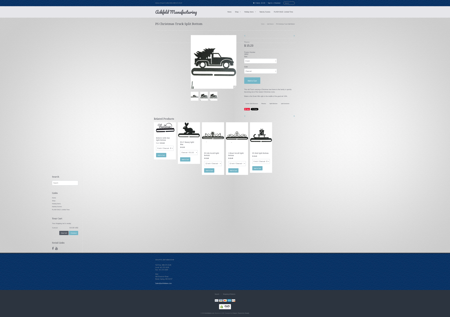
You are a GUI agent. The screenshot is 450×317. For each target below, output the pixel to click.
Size (245, 56)
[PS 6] (189, 130)
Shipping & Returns (229, 294)
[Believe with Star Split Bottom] (165, 127)
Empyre (235, 313)
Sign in (270, 3)
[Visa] (221, 301)
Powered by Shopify (243, 313)
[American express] (229, 301)
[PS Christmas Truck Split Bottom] (194, 96)
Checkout (277, 3)
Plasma (246, 42)
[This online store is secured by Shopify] (225, 306)
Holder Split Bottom (252, 103)
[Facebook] (53, 249)
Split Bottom (270, 24)
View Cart (64, 233)
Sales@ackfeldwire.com (163, 283)
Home (229, 12)
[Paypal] (216, 301)
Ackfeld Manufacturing (176, 12)
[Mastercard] (225, 301)
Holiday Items (249, 12)
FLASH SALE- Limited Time (283, 12)
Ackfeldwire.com (209, 313)
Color (246, 67)
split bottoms (285, 103)
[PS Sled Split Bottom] (261, 135)
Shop (236, 12)
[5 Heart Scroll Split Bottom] (237, 135)
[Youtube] (56, 249)
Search (217, 294)
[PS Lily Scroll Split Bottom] (213, 135)
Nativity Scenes (265, 12)
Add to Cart (252, 80)
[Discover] (233, 301)
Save (248, 109)
